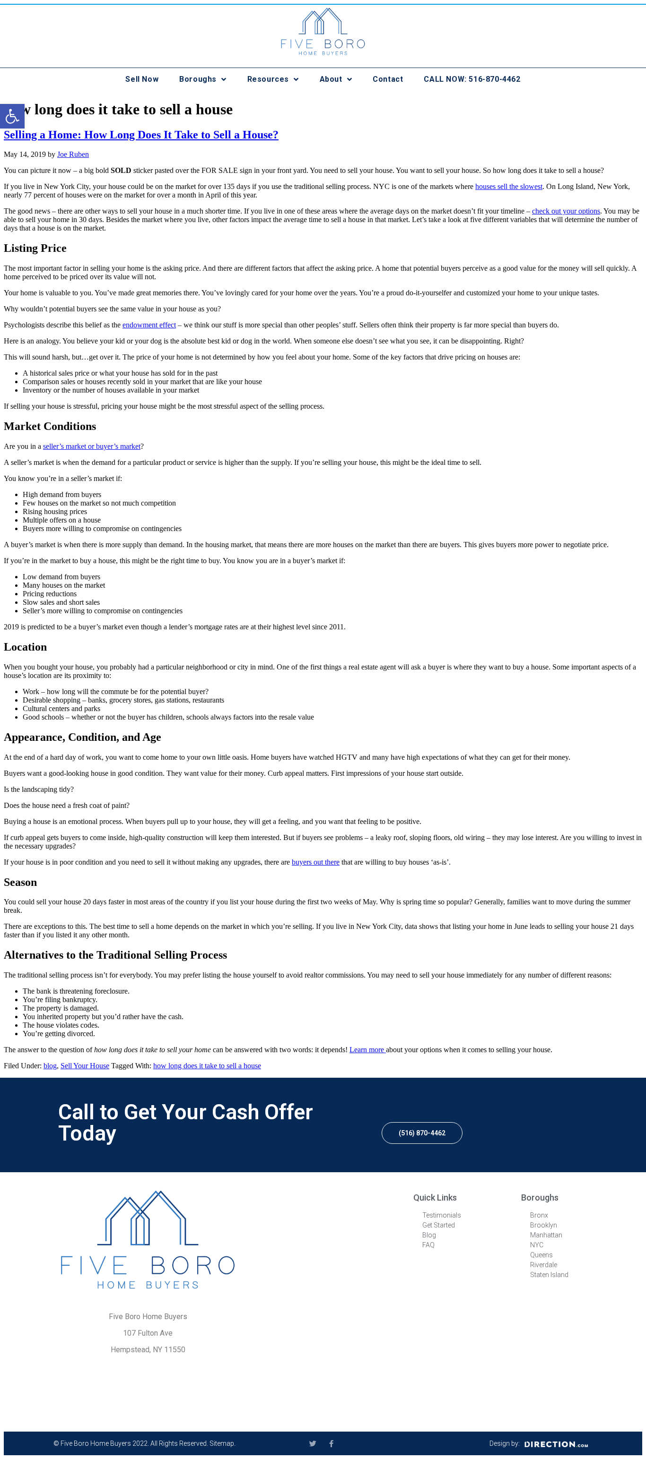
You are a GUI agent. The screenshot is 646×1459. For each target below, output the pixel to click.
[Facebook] (331, 1443)
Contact (388, 79)
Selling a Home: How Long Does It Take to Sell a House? (141, 135)
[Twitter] (312, 1443)
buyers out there (316, 862)
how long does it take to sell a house (207, 1066)
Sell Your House (85, 1066)
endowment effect (149, 325)
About (331, 79)
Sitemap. (223, 1443)
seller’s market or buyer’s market (91, 446)
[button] (422, 1133)
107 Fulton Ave (148, 1333)
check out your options (566, 211)
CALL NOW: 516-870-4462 (472, 79)
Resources (268, 79)
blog (50, 1066)
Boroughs (198, 79)
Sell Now (141, 79)
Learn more (367, 1050)
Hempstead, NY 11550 (148, 1349)
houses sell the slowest (508, 186)
